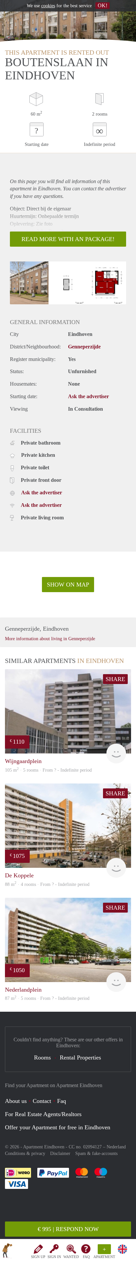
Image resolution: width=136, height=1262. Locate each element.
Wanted (71, 1257)
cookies (48, 5)
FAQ (86, 1257)
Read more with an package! (68, 239)
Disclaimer (60, 1153)
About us (16, 1101)
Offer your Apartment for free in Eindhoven (57, 1127)
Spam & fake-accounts (96, 1153)
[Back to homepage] (7, 1251)
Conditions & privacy (25, 1153)
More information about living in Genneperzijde (50, 638)
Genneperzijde (84, 346)
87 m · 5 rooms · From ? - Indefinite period (47, 998)
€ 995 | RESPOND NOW (68, 1229)
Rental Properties (80, 1057)
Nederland (116, 1146)
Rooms (42, 1057)
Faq (61, 1101)
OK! (102, 5)
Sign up (38, 1257)
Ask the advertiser (88, 396)
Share (115, 679)
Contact (42, 1101)
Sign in (54, 1257)
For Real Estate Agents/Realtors (43, 1114)
